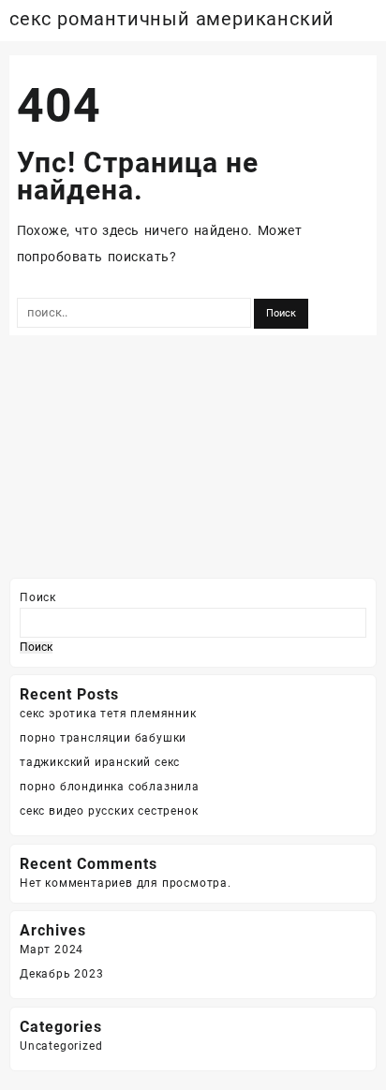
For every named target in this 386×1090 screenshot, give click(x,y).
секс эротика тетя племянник (108, 713)
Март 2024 (51, 949)
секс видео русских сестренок (109, 811)
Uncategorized (61, 1046)
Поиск (38, 597)
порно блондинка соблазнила (110, 786)
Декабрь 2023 (62, 973)
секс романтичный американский (171, 18)
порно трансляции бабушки (103, 737)
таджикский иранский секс (100, 762)
